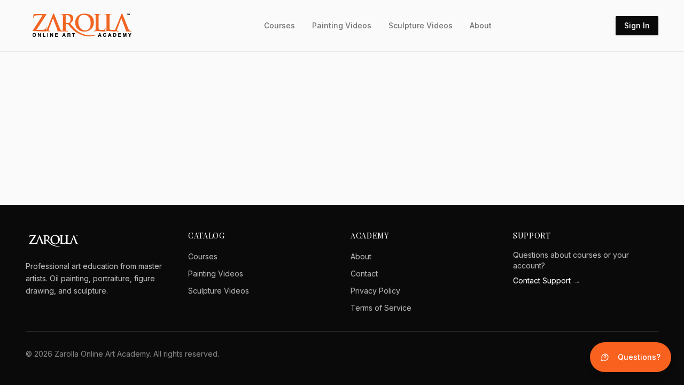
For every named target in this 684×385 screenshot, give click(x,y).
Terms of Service (381, 307)
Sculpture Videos (420, 25)
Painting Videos (341, 25)
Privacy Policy (375, 290)
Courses (279, 25)
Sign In (637, 25)
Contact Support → (546, 280)
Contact (364, 273)
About (481, 25)
